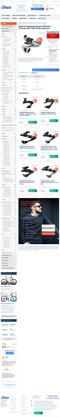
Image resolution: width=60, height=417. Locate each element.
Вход (52, 1)
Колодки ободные (9, 209)
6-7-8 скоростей (9, 238)
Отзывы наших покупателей (24, 398)
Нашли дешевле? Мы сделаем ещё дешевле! (45, 69)
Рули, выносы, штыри (9, 173)
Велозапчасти (32, 15)
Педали (9, 114)
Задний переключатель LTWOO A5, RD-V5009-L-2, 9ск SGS (49, 183)
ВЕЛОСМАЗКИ (5, 260)
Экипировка (23, 18)
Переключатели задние (9, 127)
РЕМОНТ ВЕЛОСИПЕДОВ (7, 268)
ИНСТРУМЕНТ (5, 257)
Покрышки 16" (9, 148)
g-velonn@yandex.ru (22, 9)
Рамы (9, 168)
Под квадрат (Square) (9, 72)
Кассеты (9, 82)
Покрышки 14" (9, 146)
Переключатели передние (9, 125)
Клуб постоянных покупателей (24, 410)
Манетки (9, 106)
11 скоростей (9, 243)
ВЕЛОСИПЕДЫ (5, 28)
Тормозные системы (9, 202)
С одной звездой (9, 189)
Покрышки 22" (9, 153)
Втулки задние (9, 40)
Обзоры (22, 400)
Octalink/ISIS (9, 74)
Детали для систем (9, 194)
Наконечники (9, 227)
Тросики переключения (9, 222)
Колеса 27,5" (9, 99)
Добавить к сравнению (26, 118)
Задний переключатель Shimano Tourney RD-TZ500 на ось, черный (27, 114)
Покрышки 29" (9, 161)
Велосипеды (6, 15)
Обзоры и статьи (6, 273)
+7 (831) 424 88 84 (52, 395)
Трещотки (9, 85)
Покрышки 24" (9, 154)
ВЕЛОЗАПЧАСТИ (6, 31)
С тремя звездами (9, 192)
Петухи (9, 133)
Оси (9, 42)
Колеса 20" (9, 94)
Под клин (9, 77)
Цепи (9, 234)
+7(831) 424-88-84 (25, 214)
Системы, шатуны (9, 187)
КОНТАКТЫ (42, 1)
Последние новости (23, 403)
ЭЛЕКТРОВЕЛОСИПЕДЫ (7, 26)
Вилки (9, 33)
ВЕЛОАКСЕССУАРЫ (6, 255)
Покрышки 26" (9, 156)
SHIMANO (12, 334)
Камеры (9, 49)
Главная (20, 22)
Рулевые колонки (9, 171)
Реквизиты (23, 395)
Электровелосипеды (19, 15)
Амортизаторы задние (9, 252)
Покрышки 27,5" (9, 158)
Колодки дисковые (9, 208)
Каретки (9, 70)
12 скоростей (9, 245)
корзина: (51, 8)
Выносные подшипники (9, 75)
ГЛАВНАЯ (2, 1)
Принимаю (38, 413)
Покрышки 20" (9, 151)
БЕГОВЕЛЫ (13, 410)
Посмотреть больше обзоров (8, 316)
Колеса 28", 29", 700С (9, 101)
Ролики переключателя (9, 130)
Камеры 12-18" (9, 53)
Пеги (9, 250)
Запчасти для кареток (9, 79)
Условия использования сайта (24, 406)
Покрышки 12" (9, 144)
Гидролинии (9, 229)
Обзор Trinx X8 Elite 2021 (7, 303)
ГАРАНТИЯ (34, 1)
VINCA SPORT (13, 324)
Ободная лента (9, 103)
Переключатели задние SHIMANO (50, 248)
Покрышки (9, 138)
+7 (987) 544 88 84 (52, 397)
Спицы (9, 199)
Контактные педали (9, 120)
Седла (9, 184)
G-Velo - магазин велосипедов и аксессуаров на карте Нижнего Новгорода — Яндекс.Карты (8, 387)
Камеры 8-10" (9, 51)
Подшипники (9, 136)
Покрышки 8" (9, 141)
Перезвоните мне (37, 8)
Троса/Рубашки (9, 218)
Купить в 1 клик (28, 126)
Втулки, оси (9, 36)
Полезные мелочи (9, 66)
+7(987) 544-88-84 (34, 214)
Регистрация (56, 1)
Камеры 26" (9, 58)
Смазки (14, 18)
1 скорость (9, 236)
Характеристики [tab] (23, 72)
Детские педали (9, 116)
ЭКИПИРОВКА (5, 265)
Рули (9, 176)
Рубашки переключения (9, 225)
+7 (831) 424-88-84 (37, 4)
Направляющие (9, 230)
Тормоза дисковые (9, 204)
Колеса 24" (9, 96)
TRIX (11, 329)
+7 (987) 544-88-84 (37, 6)
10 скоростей (9, 241)
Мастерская (42, 18)
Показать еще (9, 338)
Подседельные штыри (9, 179)
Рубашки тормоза (9, 224)
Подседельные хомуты (9, 181)
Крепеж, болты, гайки (9, 87)
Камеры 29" (9, 63)
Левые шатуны (9, 196)
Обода (9, 111)
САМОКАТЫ (5, 263)
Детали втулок (9, 45)
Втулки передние (9, 38)
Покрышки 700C (9, 163)
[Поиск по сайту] (58, 5)
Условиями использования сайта (42, 406)
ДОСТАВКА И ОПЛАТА (23, 1)
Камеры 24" (9, 56)
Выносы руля (9, 177)
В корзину (32, 122)
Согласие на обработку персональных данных (44, 408)
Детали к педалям (9, 121)
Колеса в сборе (9, 90)
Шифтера (9, 109)
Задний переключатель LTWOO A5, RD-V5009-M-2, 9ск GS (27, 183)
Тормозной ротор (9, 211)
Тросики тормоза (9, 220)
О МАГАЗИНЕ (11, 1)
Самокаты (32, 18)
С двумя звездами (9, 191)
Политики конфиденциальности (25, 413)
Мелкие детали (9, 214)
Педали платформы (9, 118)
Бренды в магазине (7, 320)
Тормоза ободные (9, 206)
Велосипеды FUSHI (5, 286)
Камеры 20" (9, 54)
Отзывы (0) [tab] (34, 72)
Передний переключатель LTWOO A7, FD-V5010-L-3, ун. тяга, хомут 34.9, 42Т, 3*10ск (49, 148)
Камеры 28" (9, 61)
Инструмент (6, 18)
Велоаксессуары (44, 15)
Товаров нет (52, 9)
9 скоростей (9, 240)
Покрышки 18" (9, 149)
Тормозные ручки (9, 213)
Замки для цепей (9, 246)
